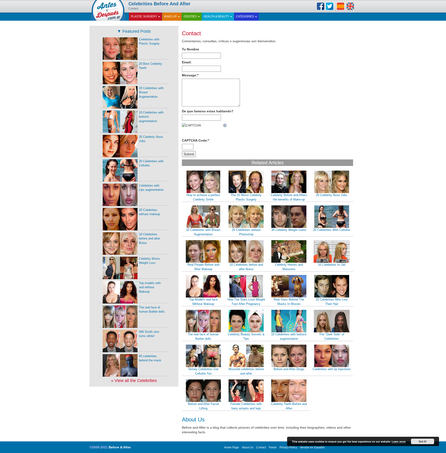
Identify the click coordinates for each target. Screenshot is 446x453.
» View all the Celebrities (134, 380)
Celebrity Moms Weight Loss (149, 261)
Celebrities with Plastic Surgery (149, 41)
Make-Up (170, 16)
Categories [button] (245, 16)
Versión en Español (312, 447)
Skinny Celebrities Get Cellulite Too (203, 371)
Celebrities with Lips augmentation (151, 188)
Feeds (273, 447)
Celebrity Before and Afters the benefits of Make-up (289, 197)
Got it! (422, 441)
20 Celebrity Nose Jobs (331, 195)
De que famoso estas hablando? (207, 111)
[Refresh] (225, 125)
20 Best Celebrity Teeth (150, 66)
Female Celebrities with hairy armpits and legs (246, 406)
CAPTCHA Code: (195, 140)
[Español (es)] (340, 6)
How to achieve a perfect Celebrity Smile (203, 197)
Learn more (399, 441)
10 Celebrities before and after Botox (246, 267)
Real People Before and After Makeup (203, 267)
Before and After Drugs (289, 369)
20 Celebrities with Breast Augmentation (203, 232)
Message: (190, 75)
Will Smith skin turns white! (149, 334)
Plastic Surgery (144, 16)
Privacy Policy (288, 447)
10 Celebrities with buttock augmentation (289, 336)
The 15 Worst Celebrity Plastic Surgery (246, 197)
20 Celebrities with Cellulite (151, 163)
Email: (187, 62)
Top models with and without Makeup (150, 287)
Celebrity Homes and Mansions (289, 267)
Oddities (190, 16)
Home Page (231, 447)
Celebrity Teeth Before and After (289, 406)
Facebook (321, 6)
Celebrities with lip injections (332, 369)
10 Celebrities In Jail (331, 264)
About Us (247, 447)
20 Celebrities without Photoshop (246, 232)
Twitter (330, 6)
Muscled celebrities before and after (246, 371)
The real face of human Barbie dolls (203, 336)
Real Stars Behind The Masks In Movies (289, 302)
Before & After (120, 447)
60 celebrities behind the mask (150, 358)
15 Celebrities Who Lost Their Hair (332, 302)
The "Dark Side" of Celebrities (331, 336)
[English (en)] (350, 6)
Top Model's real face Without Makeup (203, 302)
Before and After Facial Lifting (203, 406)
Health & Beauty (217, 16)
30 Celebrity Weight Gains (288, 230)
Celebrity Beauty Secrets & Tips (246, 336)
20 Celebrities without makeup (149, 212)
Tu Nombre (190, 49)
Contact (191, 33)
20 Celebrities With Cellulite (331, 230)
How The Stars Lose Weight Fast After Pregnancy (246, 302)
